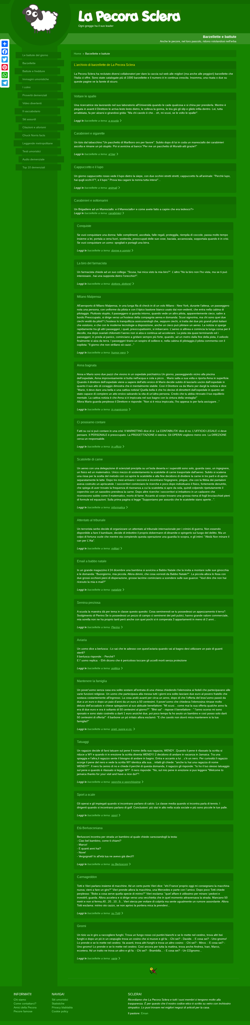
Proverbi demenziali (34, 95)
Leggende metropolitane (37, 143)
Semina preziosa (88, 602)
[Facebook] (5, 52)
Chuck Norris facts (33, 135)
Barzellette (29, 63)
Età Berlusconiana (90, 828)
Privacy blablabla (62, 1007)
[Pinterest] (5, 67)
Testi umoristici (31, 151)
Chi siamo (20, 999)
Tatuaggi (83, 741)
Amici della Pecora (25, 1007)
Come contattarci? (25, 1003)
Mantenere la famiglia (92, 681)
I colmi (26, 87)
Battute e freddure (33, 71)
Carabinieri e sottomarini (91, 200)
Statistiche (58, 1003)
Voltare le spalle (85, 96)
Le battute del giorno (35, 55)
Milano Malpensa (89, 296)
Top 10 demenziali (33, 167)
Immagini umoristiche (35, 79)
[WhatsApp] (5, 75)
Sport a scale (86, 794)
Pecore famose (23, 1011)
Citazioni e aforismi (34, 127)
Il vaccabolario (31, 111)
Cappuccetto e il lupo (88, 167)
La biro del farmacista (92, 263)
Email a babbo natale (91, 561)
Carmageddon (87, 877)
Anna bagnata (86, 365)
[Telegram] (5, 83)
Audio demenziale (33, 159)
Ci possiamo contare (91, 422)
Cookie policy (60, 1011)
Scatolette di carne (90, 459)
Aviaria (82, 640)
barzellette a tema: (102, 120)
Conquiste (84, 226)
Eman (144, 1013)
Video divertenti (32, 103)
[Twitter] (5, 59)
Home (77, 53)
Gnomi (81, 926)
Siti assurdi (29, 119)
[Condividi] (5, 44)
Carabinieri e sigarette (89, 133)
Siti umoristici (60, 999)
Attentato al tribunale (91, 520)
